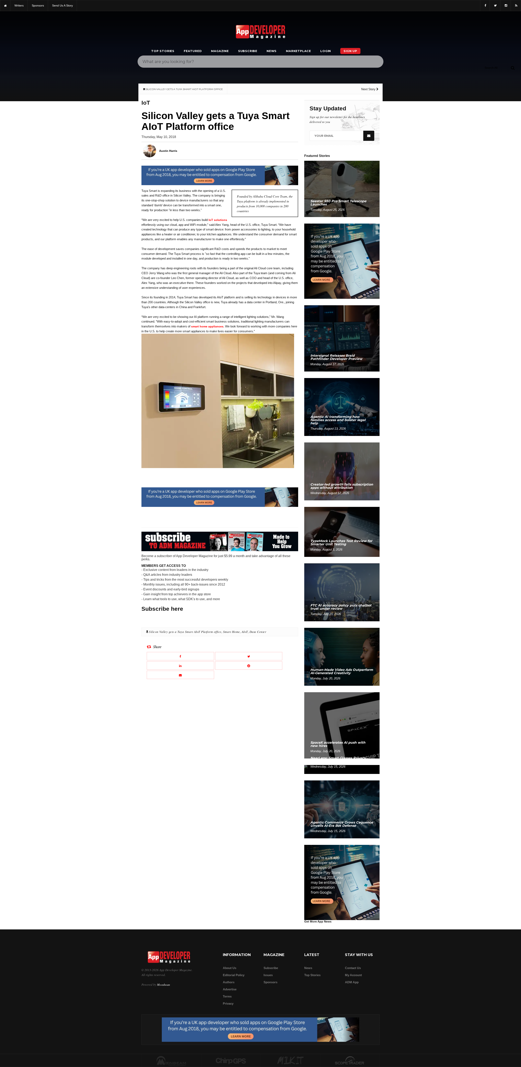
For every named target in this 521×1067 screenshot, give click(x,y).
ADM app (352, 982)
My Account (353, 975)
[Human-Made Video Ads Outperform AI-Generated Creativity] (342, 656)
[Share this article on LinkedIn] (180, 665)
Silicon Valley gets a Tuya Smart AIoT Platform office (185, 632)
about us (229, 968)
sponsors (38, 5)
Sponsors (270, 982)
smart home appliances (207, 326)
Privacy (228, 1003)
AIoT (245, 632)
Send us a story (62, 5)
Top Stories (162, 51)
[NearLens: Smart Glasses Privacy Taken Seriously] (342, 769)
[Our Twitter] (495, 5)
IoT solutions (218, 220)
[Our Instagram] (505, 5)
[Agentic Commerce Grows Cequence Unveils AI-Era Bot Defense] (342, 809)
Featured (193, 51)
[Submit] (513, 68)
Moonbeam (163, 985)
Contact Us (353, 968)
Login (325, 51)
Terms (227, 996)
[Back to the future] (5, 5)
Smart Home (231, 632)
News (272, 51)
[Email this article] (180, 675)
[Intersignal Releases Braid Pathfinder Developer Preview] (342, 338)
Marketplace (298, 51)
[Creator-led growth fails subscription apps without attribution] (342, 471)
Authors (228, 982)
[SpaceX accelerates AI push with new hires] (342, 725)
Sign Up (350, 51)
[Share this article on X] (248, 656)
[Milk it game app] (290, 1060)
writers (19, 5)
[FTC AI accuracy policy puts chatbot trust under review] (342, 592)
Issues (268, 975)
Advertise (229, 989)
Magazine (220, 51)
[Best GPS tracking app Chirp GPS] (231, 1060)
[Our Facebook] (485, 5)
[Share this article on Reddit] (248, 665)
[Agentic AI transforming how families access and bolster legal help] (342, 407)
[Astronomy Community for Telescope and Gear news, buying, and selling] (350, 1060)
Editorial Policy (233, 975)
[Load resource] (219, 175)
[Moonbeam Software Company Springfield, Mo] (171, 1060)
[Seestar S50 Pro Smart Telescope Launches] (342, 188)
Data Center (258, 632)
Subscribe (247, 51)
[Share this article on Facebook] (180, 656)
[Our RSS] (516, 5)
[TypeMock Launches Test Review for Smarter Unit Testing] (342, 531)
